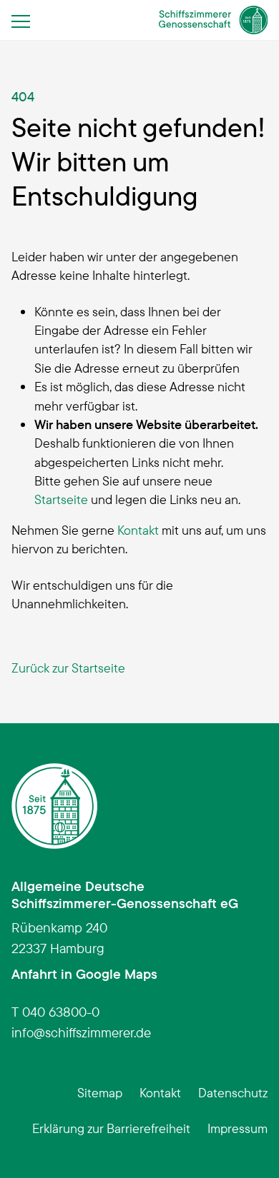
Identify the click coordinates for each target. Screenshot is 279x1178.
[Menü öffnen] (25, 20)
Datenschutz (233, 1092)
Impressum (237, 1128)
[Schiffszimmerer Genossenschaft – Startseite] (213, 20)
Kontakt (138, 530)
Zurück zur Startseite (68, 667)
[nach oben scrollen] (246, 1145)
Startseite (61, 499)
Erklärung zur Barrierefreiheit (111, 1128)
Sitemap (99, 1092)
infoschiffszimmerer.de (81, 1032)
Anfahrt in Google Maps (84, 973)
